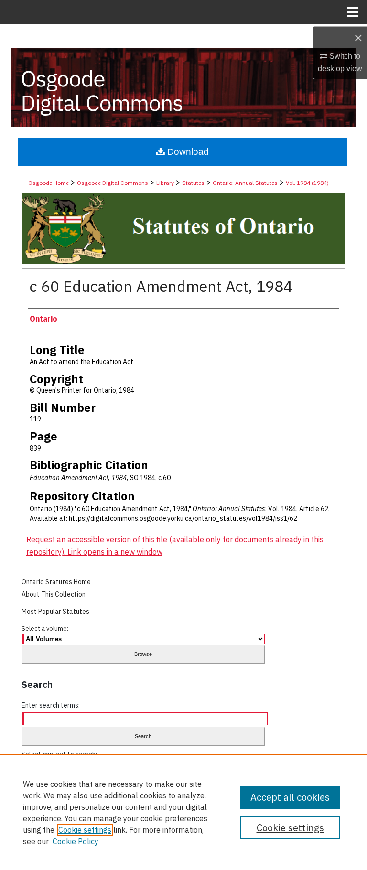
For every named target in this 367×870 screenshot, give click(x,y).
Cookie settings (84, 830)
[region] (183, 812)
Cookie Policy (75, 841)
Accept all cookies (290, 797)
